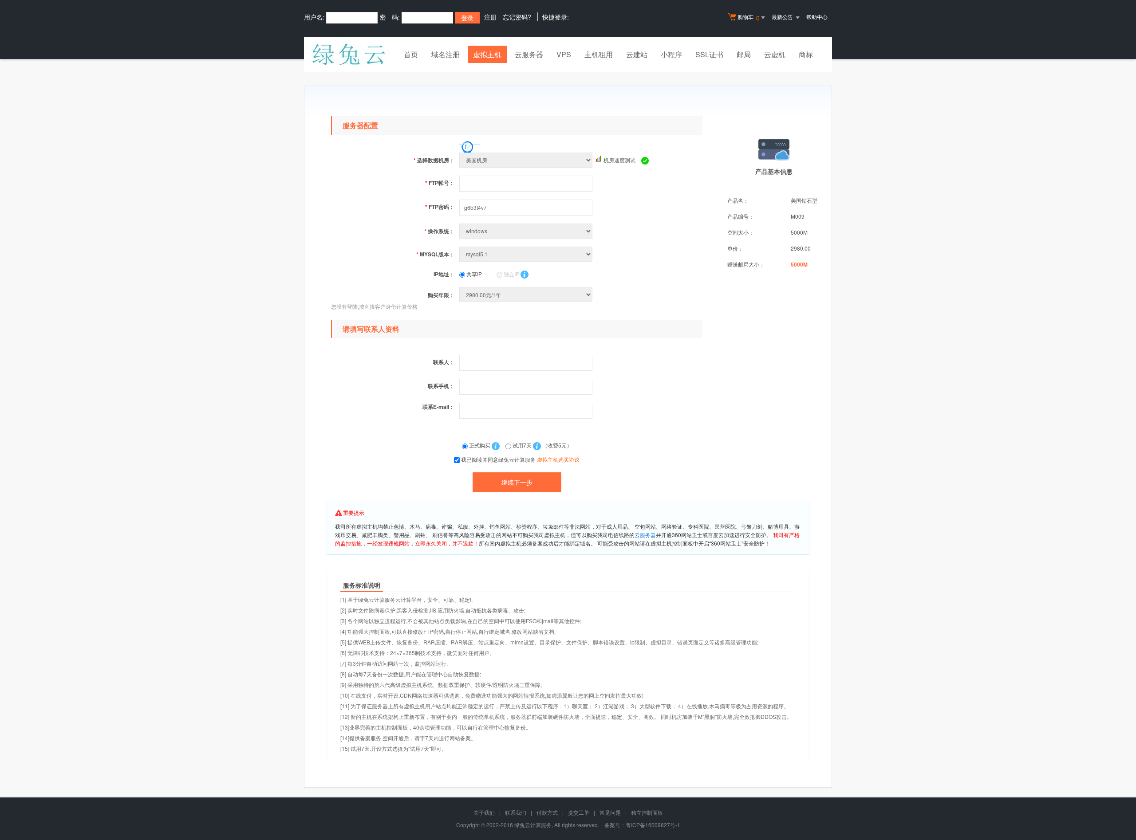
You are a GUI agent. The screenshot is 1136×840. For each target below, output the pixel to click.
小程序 (671, 54)
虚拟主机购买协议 (558, 459)
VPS (563, 54)
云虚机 (774, 54)
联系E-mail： (438, 407)
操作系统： (439, 231)
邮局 (744, 54)
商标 (806, 54)
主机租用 (598, 54)
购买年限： (441, 295)
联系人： (443, 362)
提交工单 (578, 812)
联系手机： (441, 386)
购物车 (749, 17)
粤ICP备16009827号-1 (653, 824)
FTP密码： (439, 207)
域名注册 (445, 54)
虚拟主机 (487, 54)
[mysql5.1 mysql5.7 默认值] (526, 254)
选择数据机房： (434, 160)
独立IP (510, 274)
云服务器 (529, 54)
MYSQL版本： (435, 254)
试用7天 (522, 445)
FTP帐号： (439, 183)
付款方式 (547, 812)
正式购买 (480, 445)
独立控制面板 (647, 812)
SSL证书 (709, 54)
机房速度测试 (619, 160)
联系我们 (515, 812)
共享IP (473, 274)
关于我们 (484, 812)
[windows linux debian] (526, 231)
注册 (490, 16)
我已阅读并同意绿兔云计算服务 (520, 459)
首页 (411, 54)
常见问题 (610, 812)
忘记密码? (517, 16)
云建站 (636, 54)
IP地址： (444, 274)
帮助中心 (817, 16)
